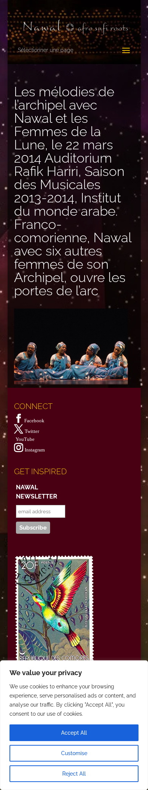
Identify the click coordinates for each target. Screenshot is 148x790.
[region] (74, 725)
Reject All (74, 774)
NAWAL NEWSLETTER (36, 492)
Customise (74, 753)
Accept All (74, 733)
